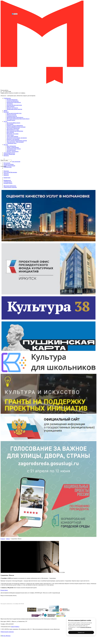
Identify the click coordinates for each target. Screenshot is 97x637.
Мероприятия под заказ (13, 129)
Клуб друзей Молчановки (10, 172)
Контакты (6, 155)
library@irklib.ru (15, 626)
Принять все (81, 632)
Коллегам (6, 112)
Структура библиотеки (13, 101)
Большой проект (11, 120)
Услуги (5, 121)
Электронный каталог (9, 152)
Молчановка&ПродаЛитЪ (13, 122)
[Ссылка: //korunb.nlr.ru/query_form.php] (38, 616)
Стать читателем (16, 161)
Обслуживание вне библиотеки (15, 131)
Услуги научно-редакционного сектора (17, 140)
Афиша (5, 110)
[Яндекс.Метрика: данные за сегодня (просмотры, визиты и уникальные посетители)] (5, 635)
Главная (3, 538)
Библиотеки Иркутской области (15, 117)
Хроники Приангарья (9, 154)
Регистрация (10, 124)
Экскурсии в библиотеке (13, 128)
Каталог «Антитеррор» (13, 151)
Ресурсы (6, 144)
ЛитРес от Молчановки (13, 147)
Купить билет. (4, 590)
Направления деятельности (14, 102)
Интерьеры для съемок (12, 133)
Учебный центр (8, 181)
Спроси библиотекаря (9, 165)
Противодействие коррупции (14, 105)
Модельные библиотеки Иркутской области (18, 118)
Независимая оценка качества (14, 109)
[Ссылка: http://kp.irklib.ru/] (32, 611)
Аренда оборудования (12, 136)
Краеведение (7, 177)
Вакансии (6, 175)
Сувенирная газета (11, 143)
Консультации (10, 132)
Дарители (6, 173)
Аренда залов (10, 135)
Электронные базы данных (14, 148)
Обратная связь (8, 167)
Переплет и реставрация (13, 139)
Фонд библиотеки (11, 146)
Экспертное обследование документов (17, 137)
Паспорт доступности (12, 107)
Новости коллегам (11, 114)
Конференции (7, 180)
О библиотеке (7, 98)
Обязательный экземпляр (10, 187)
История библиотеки (12, 99)
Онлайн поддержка (9, 164)
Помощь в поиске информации (15, 125)
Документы (10, 103)
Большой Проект (8, 183)
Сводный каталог (11, 150)
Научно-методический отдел (14, 113)
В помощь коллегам (12, 116)
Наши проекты (10, 106)
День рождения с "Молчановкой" (15, 142)
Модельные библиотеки (10, 185)
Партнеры (6, 171)
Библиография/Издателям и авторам (16, 127)
